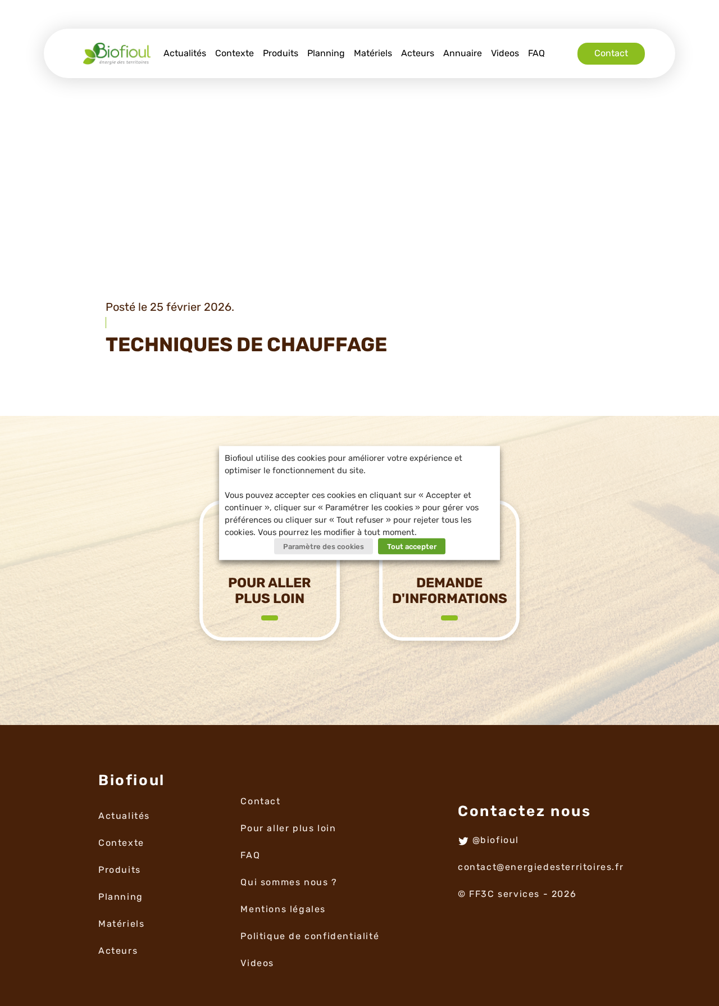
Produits (280, 53)
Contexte (234, 53)
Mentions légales (283, 909)
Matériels (373, 53)
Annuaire (462, 53)
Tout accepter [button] (411, 546)
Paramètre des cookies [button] (323, 546)
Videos (505, 53)
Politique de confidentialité (309, 936)
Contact (611, 53)
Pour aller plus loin (288, 828)
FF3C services (504, 894)
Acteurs (417, 53)
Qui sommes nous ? (288, 882)
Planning (326, 53)
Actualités (184, 53)
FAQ (536, 53)
